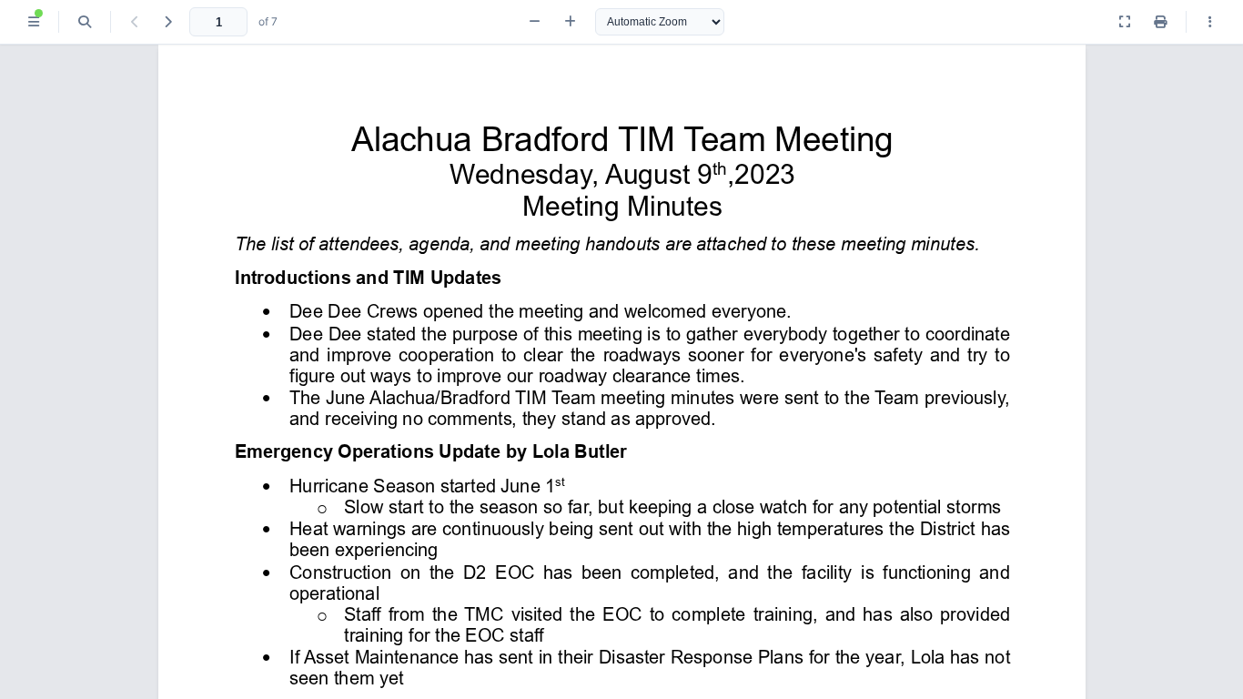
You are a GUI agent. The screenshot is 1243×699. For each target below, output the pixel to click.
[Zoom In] (570, 21)
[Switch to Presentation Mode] (1124, 21)
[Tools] (1210, 21)
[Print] (1160, 21)
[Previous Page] (134, 21)
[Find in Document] (84, 21)
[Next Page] (167, 21)
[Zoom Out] (535, 21)
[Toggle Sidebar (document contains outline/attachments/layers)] (33, 21)
